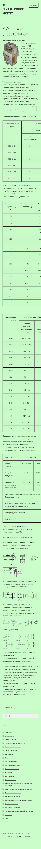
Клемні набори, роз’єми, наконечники (18, 800)
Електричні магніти (12, 769)
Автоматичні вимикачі (13, 747)
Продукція (8, 732)
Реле (6, 758)
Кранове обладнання (12, 765)
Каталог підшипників (12, 807)
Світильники (9, 736)
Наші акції (8, 815)
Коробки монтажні (11, 804)
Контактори (9, 754)
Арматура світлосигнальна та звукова (18, 789)
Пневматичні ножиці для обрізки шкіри (19, 811)
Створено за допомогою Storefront (16, 837)
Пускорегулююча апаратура (15, 743)
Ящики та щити (10, 780)
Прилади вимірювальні (13, 793)
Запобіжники (9, 776)
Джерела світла (10, 740)
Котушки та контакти (12, 797)
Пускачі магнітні (11, 751)
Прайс (7, 818)
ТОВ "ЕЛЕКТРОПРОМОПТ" (13, 9)
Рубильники (9, 772)
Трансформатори (11, 762)
